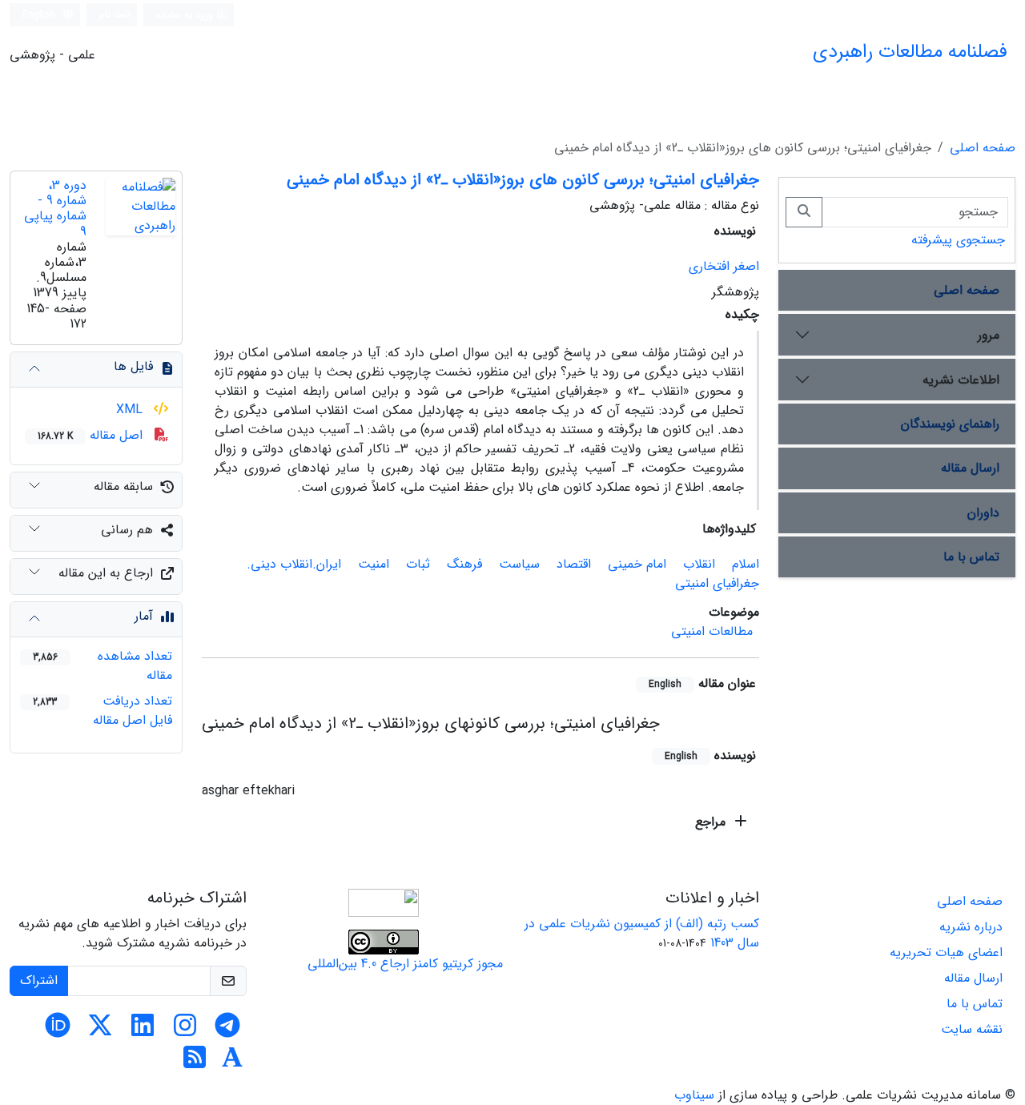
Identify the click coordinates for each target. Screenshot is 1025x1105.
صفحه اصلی (982, 148)
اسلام (745, 564)
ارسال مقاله (970, 468)
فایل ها (133, 366)
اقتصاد (574, 564)
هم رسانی (127, 530)
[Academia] (232, 1063)
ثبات (418, 564)
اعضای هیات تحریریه (946, 952)
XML (131, 410)
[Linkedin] (142, 1031)
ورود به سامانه (186, 14)
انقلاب (699, 564)
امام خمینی (637, 564)
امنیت (373, 564)
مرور (988, 335)
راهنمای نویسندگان (950, 424)
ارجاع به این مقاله (105, 573)
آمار (144, 616)
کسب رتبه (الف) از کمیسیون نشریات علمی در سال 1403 (642, 933)
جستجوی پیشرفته (958, 240)
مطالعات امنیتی (712, 631)
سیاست (519, 564)
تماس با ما (971, 557)
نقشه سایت (972, 1029)
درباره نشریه (971, 927)
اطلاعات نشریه (960, 380)
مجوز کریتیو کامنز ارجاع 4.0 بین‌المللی (405, 964)
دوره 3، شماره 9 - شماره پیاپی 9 (55, 208)
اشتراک (39, 980)
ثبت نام (115, 14)
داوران (983, 513)
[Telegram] (227, 1031)
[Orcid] (57, 1031)
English (40, 14)
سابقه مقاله (123, 486)
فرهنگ (464, 564)
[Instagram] (185, 1031)
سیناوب (694, 1095)
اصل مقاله (92, 435)
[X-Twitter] (100, 1031)
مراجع (712, 822)
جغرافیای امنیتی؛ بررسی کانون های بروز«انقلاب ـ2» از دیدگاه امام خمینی (523, 179)
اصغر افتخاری (724, 266)
